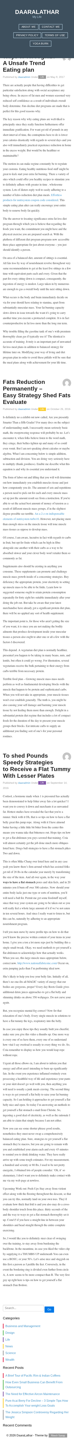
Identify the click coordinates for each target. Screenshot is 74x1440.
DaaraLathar (37, 12)
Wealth (9, 1359)
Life (42, 77)
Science (10, 1353)
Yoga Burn (40, 43)
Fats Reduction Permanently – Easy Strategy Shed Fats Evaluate (37, 392)
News (9, 1346)
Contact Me (51, 26)
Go (49, 1309)
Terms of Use (55, 35)
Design (10, 1332)
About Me (29, 26)
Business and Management (22, 1326)
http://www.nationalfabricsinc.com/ (37, 963)
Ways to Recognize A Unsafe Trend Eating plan (29, 63)
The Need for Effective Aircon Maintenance (32, 1394)
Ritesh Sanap (58, 1435)
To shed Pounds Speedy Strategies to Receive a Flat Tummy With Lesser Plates (37, 765)
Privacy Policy (27, 35)
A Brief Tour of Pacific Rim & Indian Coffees (32, 1375)
